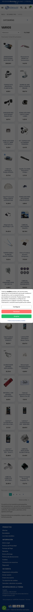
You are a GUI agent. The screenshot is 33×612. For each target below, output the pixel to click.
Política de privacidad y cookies (16, 320)
